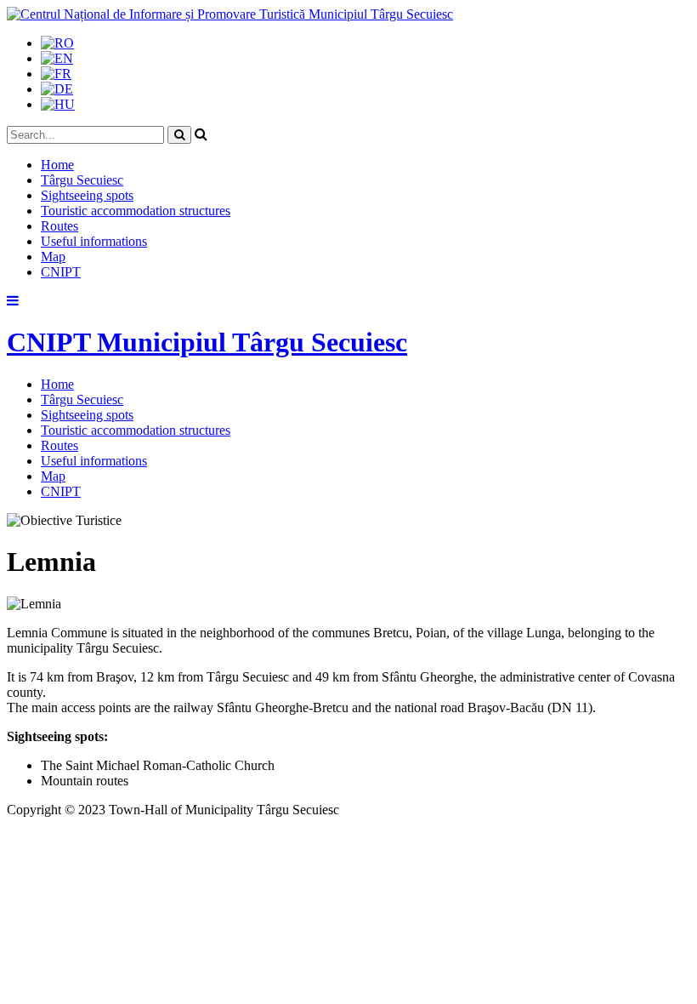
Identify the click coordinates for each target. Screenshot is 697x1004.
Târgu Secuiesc (82, 180)
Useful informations (94, 241)
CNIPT (61, 272)
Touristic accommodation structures (135, 210)
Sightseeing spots (87, 195)
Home (57, 164)
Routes (59, 226)
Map (53, 256)
